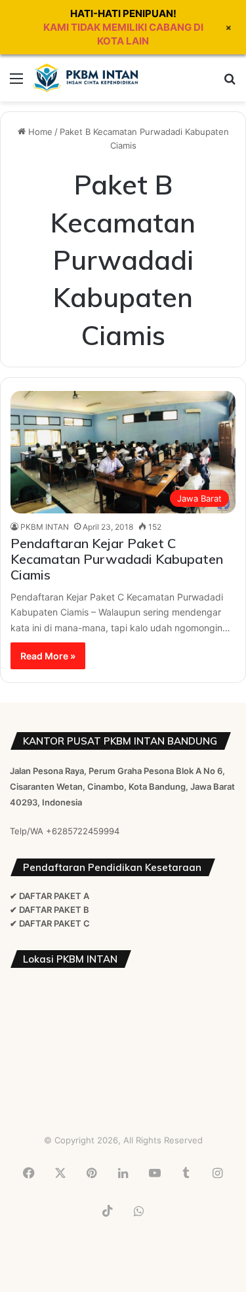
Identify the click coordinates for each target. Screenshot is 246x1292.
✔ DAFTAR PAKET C (50, 923)
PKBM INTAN (44, 527)
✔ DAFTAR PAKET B (49, 909)
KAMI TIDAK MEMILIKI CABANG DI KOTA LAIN (123, 34)
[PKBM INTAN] (85, 78)
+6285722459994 (82, 831)
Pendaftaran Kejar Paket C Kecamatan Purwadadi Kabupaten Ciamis (116, 559)
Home (39, 131)
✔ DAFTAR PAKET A (49, 896)
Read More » (47, 655)
